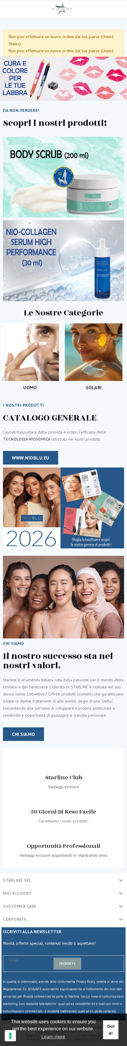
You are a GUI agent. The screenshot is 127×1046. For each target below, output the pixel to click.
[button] (30, 458)
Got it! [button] (111, 1030)
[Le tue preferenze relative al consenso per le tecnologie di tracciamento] (10, 1035)
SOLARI (32, 387)
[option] (63, 79)
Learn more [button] (53, 1036)
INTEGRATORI (95, 387)
